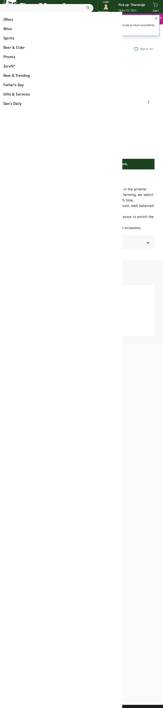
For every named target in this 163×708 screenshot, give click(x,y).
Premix (9, 56)
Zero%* (9, 66)
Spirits (8, 38)
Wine (7, 28)
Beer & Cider (14, 47)
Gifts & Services (16, 94)
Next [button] (147, 102)
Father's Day (13, 84)
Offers (8, 19)
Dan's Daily (12, 103)
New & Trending (16, 75)
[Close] (156, 18)
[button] (106, 7)
